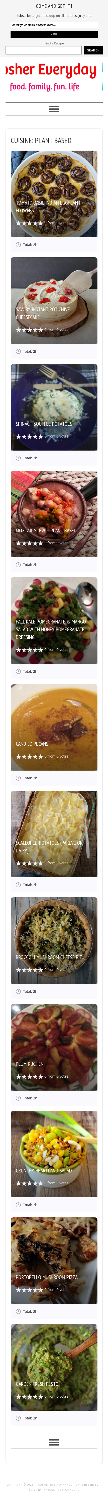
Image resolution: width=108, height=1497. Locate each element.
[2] (21, 223)
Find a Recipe (54, 43)
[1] (18, 223)
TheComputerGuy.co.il (61, 1489)
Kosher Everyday (54, 77)
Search (93, 50)
